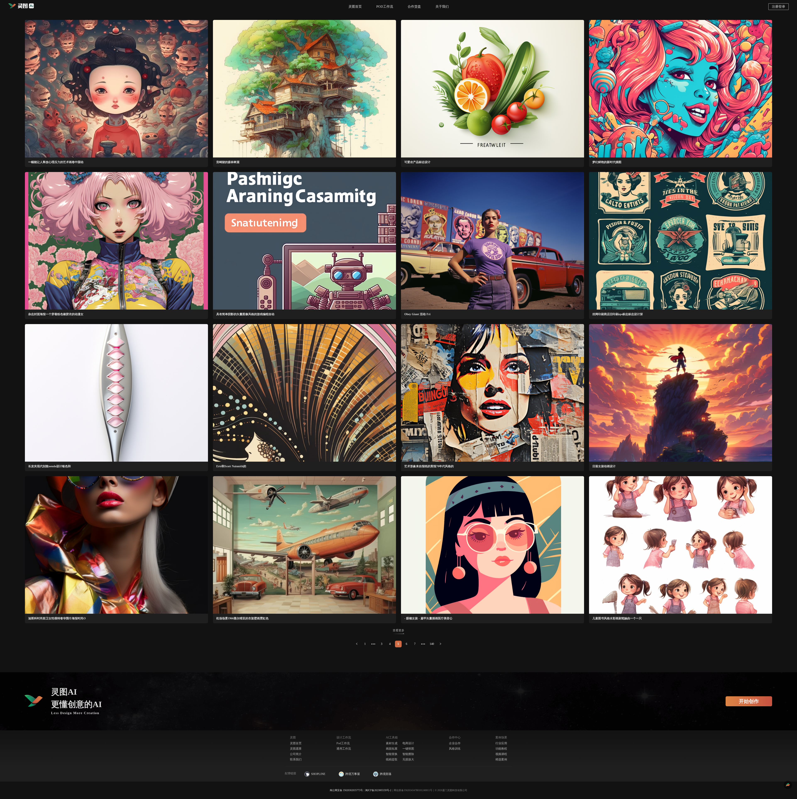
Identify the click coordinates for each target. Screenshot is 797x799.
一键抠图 (408, 748)
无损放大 (408, 759)
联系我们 (296, 759)
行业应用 (501, 743)
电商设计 (408, 743)
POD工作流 (384, 6)
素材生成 (391, 743)
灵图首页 (355, 6)
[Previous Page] (356, 644)
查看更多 (398, 630)
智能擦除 (408, 754)
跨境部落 (385, 774)
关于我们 (442, 6)
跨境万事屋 (352, 774)
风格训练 (455, 748)
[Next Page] (440, 644)
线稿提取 (391, 759)
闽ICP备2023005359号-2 (378, 790)
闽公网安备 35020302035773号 (346, 790)
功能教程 (501, 748)
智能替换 (391, 754)
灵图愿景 (296, 748)
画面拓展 (391, 748)
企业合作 (455, 743)
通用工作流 (343, 748)
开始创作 (749, 701)
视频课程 (501, 754)
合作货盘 (414, 6)
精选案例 (501, 759)
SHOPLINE (318, 774)
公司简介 (296, 754)
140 (432, 643)
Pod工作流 (343, 743)
